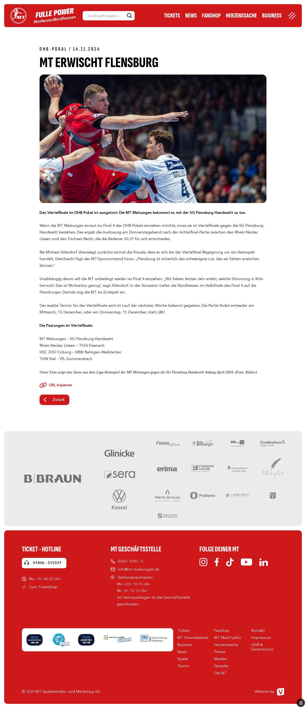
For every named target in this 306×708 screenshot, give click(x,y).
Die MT (220, 673)
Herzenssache (241, 15)
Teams (183, 666)
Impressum (261, 637)
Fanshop (211, 15)
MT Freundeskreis (192, 637)
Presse (219, 651)
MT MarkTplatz (227, 637)
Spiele (182, 659)
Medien (220, 659)
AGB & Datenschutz (262, 647)
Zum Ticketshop (43, 587)
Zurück (59, 399)
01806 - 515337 (47, 563)
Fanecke (221, 666)
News (191, 15)
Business (272, 15)
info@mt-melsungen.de (138, 569)
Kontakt (258, 630)
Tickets (172, 15)
